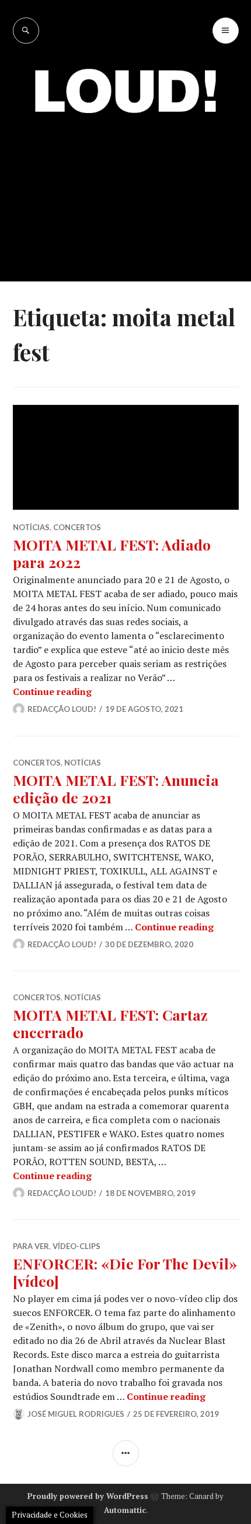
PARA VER (31, 1246)
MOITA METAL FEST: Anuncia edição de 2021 (116, 788)
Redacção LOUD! (61, 709)
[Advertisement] (125, 189)
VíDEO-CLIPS (76, 1246)
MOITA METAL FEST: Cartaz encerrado (110, 1023)
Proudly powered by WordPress (87, 1496)
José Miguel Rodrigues (75, 1414)
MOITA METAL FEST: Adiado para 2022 (112, 553)
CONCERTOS (77, 527)
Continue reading (52, 691)
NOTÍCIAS (31, 527)
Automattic (125, 1510)
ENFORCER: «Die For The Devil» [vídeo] (125, 1272)
